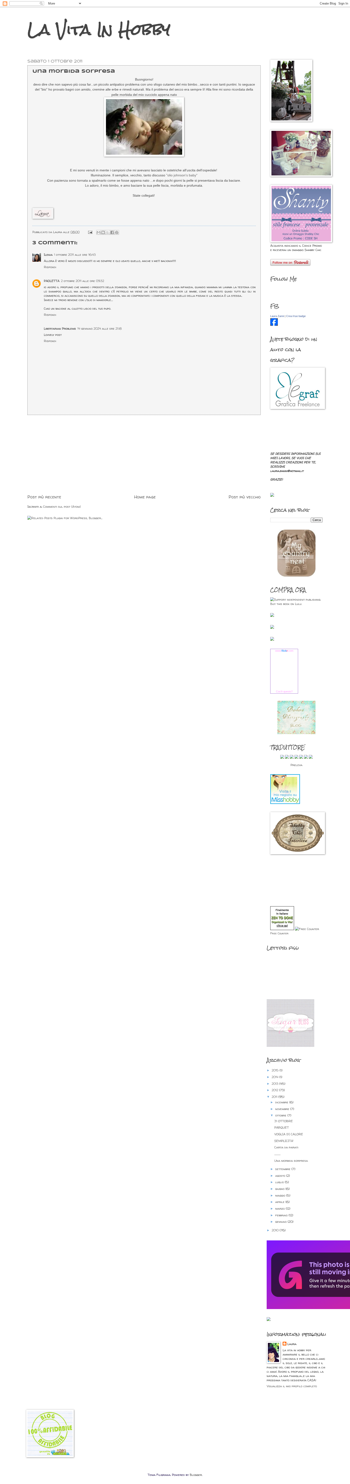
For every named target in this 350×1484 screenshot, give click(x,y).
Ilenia (48, 254)
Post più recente (44, 497)
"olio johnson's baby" (181, 175)
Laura (291, 1344)
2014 (275, 1077)
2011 (275, 1097)
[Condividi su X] (107, 232)
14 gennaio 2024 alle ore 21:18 (99, 328)
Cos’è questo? (284, 691)
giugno (280, 1189)
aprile (280, 1202)
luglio (280, 1182)
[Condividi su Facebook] (112, 232)
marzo (280, 1208)
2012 (275, 1090)
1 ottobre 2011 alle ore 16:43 (75, 254)
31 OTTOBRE (283, 1121)
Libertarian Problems (60, 328)
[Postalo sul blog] (103, 232)
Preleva (296, 765)
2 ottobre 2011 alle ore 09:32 (82, 281)
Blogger (196, 1475)
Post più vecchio (245, 497)
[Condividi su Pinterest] (116, 232)
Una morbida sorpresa (291, 1160)
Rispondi (50, 267)
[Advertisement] (144, 454)
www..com (284, 650)
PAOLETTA (52, 281)
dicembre (282, 1102)
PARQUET (281, 1127)
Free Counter (279, 933)
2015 (276, 1070)
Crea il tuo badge (296, 316)
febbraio (282, 1215)
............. (277, 1154)
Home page (145, 497)
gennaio (281, 1221)
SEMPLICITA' (284, 1141)
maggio (280, 1195)
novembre (282, 1109)
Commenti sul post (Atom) (62, 506)
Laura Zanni (277, 316)
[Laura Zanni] (274, 324)
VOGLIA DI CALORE (288, 1134)
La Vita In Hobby (98, 29)
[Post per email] (90, 232)
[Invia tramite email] (98, 232)
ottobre (281, 1115)
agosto (280, 1175)
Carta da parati (286, 1147)
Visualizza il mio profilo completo (292, 1386)
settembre (283, 1169)
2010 (276, 1230)
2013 (275, 1083)
